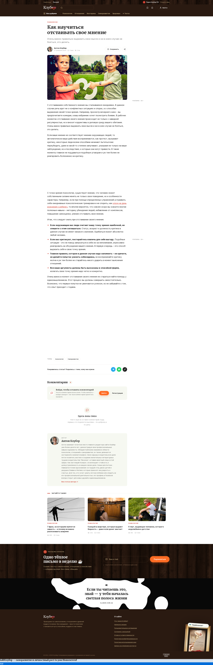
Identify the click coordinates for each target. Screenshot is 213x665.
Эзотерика (91, 13)
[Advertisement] (87, 175)
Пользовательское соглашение (125, 628)
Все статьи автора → (69, 482)
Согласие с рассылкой (122, 631)
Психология (67, 13)
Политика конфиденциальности (126, 639)
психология (59, 359)
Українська (47, 2)
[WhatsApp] (119, 369)
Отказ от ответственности (124, 635)
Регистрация (117, 393)
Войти (104, 393)
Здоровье (116, 13)
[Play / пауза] (144, 2)
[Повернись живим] (166, 655)
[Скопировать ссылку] (124, 369)
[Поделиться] (124, 49)
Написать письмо (120, 624)
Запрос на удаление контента (125, 646)
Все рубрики (51, 13)
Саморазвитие (104, 13)
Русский (56, 2)
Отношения (79, 13)
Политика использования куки (125, 642)
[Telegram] (113, 369)
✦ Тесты (126, 13)
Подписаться (160, 559)
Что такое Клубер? (121, 621)
